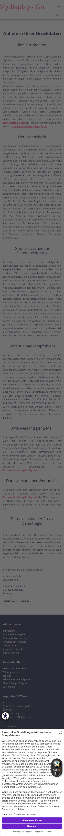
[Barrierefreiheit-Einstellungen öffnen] (5, 716)
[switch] (57, 774)
